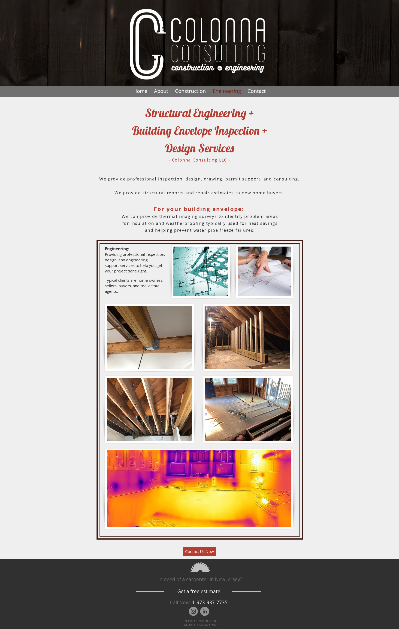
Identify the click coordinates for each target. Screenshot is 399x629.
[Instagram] (193, 611)
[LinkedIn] (204, 611)
